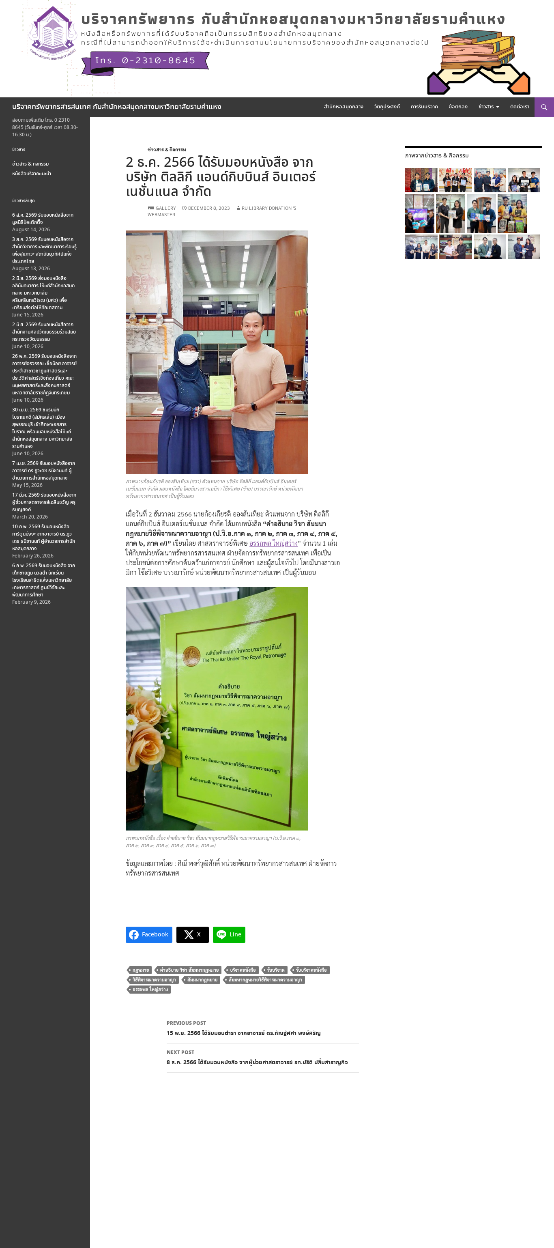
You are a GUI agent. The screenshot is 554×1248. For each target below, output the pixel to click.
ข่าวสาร (486, 107)
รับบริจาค (276, 970)
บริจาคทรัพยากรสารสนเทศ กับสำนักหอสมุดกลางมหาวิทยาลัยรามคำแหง (116, 107)
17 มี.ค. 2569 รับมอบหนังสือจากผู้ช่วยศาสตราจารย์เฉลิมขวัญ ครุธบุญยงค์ (44, 502)
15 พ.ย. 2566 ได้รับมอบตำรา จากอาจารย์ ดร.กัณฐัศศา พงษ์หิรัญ (244, 1029)
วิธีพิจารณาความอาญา (154, 980)
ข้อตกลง (458, 107)
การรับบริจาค (424, 107)
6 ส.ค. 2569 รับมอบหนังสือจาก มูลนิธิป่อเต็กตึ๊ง (42, 219)
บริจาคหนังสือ (243, 970)
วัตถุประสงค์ (387, 107)
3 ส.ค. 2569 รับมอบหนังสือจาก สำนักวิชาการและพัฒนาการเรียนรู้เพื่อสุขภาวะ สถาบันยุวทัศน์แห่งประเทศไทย (44, 250)
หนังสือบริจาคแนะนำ (31, 173)
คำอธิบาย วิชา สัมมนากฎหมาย (189, 970)
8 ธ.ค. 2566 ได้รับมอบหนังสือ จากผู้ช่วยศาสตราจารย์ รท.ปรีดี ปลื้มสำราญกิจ (257, 1058)
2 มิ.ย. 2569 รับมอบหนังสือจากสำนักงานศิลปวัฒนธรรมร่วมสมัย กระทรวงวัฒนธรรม (44, 332)
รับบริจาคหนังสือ (311, 970)
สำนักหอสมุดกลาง (343, 107)
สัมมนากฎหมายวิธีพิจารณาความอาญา (265, 980)
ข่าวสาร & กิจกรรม (167, 149)
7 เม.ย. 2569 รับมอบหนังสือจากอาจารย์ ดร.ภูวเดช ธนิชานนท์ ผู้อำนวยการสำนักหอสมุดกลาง (43, 471)
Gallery (166, 207)
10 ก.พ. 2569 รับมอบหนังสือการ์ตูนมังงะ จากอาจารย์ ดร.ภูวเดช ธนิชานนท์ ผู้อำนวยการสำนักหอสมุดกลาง (43, 537)
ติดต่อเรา (519, 107)
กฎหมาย (141, 970)
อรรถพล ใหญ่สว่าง (273, 543)
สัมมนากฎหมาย (202, 980)
